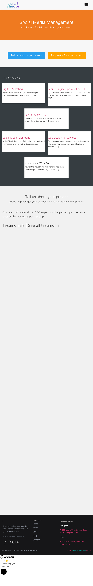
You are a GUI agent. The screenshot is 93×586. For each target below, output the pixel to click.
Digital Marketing (12, 89)
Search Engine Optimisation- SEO (67, 89)
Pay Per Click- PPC (35, 114)
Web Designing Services (62, 137)
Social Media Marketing (16, 137)
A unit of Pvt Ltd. (79, 550)
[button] (46, 570)
